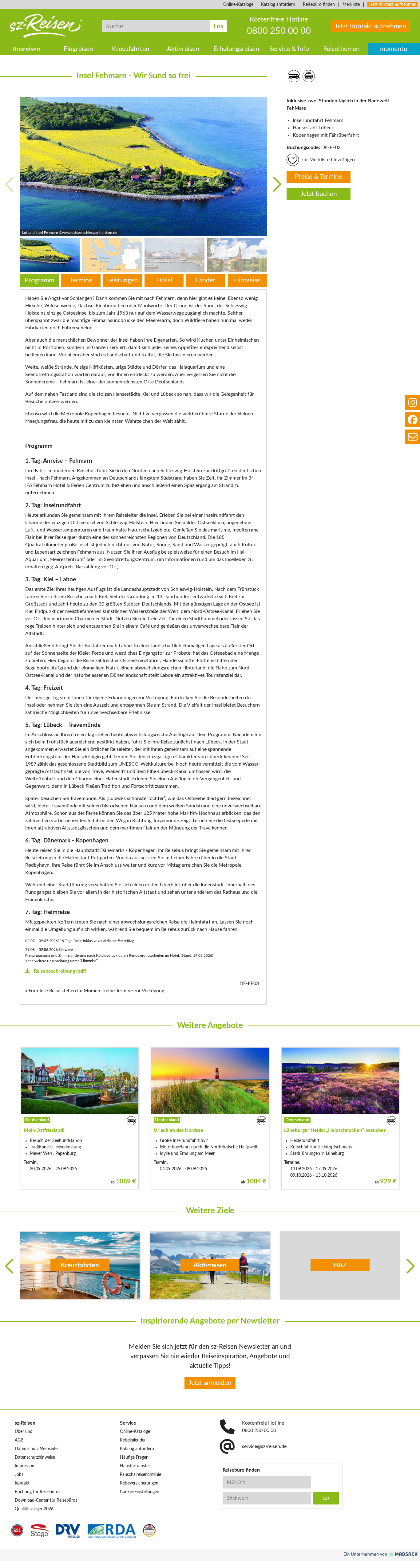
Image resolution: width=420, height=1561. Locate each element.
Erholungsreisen (236, 49)
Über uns (23, 1432)
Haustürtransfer (135, 1466)
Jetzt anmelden (210, 1383)
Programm (39, 280)
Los (218, 26)
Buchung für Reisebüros (37, 1492)
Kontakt (22, 1483)
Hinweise (247, 280)
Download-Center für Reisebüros (46, 1500)
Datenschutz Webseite (36, 1449)
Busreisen (26, 49)
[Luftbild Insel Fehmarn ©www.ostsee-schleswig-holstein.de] (143, 166)
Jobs (19, 1475)
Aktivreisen (183, 49)
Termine (81, 280)
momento (393, 49)
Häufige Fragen (134, 1457)
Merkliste (351, 4)
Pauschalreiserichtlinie (140, 1475)
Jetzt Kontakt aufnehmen (392, 4)
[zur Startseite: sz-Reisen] (46, 26)
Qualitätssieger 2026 (34, 1509)
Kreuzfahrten (130, 49)
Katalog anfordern (278, 4)
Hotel (164, 280)
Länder (206, 280)
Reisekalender (133, 1440)
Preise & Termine (318, 177)
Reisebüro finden (319, 4)
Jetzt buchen (318, 194)
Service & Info (289, 49)
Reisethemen (341, 49)
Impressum (25, 1466)
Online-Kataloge (238, 4)
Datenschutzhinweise (35, 1457)
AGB (19, 1440)
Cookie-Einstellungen (139, 1492)
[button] (277, 184)
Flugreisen (78, 49)
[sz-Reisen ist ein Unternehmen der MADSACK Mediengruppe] (380, 1554)
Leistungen (122, 280)
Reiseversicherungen (139, 1483)
